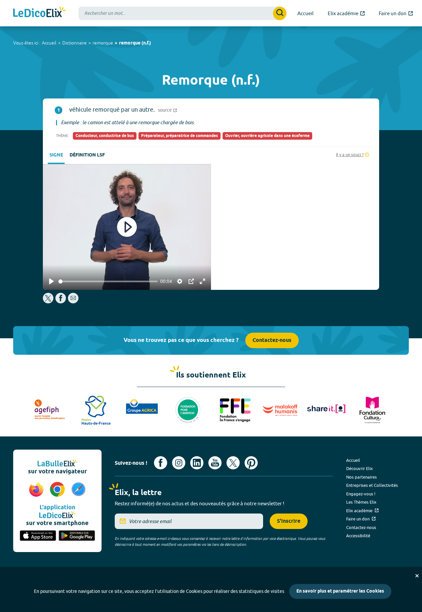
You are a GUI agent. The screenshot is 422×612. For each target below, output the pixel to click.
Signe (56, 155)
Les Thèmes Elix (361, 502)
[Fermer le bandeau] (417, 576)
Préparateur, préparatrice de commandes (179, 136)
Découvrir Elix (359, 468)
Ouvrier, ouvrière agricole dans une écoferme (267, 136)
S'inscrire (288, 521)
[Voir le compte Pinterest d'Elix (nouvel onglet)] (251, 462)
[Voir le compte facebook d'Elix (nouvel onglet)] (160, 462)
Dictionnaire (74, 42)
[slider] (108, 281)
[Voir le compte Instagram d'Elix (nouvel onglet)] (178, 462)
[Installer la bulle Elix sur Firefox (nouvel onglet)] (37, 490)
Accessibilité (358, 535)
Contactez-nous (272, 340)
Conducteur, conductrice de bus (104, 136)
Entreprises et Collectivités (372, 485)
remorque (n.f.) (135, 43)
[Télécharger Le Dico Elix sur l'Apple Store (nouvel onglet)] (38, 536)
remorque (103, 42)
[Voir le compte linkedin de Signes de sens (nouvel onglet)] (196, 462)
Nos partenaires (361, 477)
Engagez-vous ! (361, 493)
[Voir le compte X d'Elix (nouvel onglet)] (233, 462)
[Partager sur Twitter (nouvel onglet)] (48, 301)
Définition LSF (87, 155)
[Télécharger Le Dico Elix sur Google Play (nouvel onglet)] (77, 536)
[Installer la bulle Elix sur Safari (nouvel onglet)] (78, 490)
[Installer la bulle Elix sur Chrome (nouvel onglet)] (58, 490)
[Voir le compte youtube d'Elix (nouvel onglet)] (215, 462)
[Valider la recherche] (279, 13)
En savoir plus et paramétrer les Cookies (340, 591)
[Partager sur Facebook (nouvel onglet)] (60, 301)
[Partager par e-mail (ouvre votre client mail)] (73, 301)
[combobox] (182, 13)
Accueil (49, 42)
